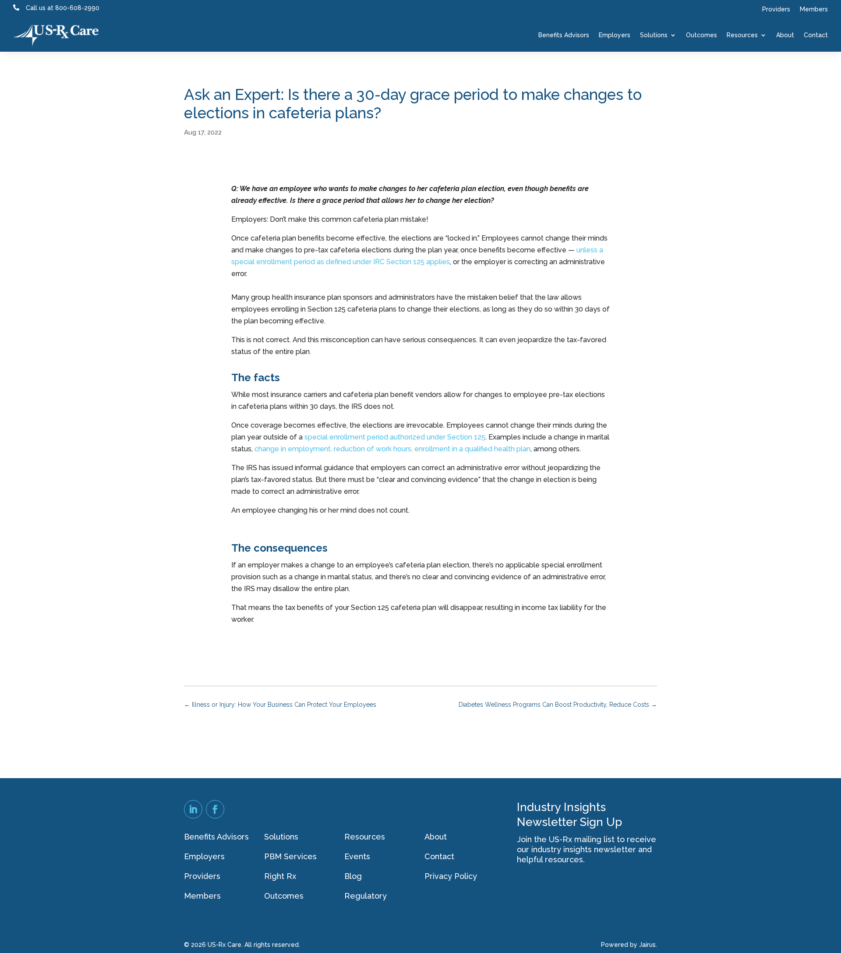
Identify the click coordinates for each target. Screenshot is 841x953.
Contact (816, 35)
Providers (776, 9)
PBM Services (290, 856)
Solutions (654, 35)
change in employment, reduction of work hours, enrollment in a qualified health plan (392, 449)
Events (357, 856)
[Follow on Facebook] (215, 809)
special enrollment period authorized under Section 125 (394, 437)
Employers (614, 35)
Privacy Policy (450, 876)
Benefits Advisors (563, 35)
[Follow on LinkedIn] (193, 809)
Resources (742, 35)
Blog (353, 876)
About (785, 35)
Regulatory (365, 895)
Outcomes (701, 35)
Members (814, 9)
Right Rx (280, 876)
